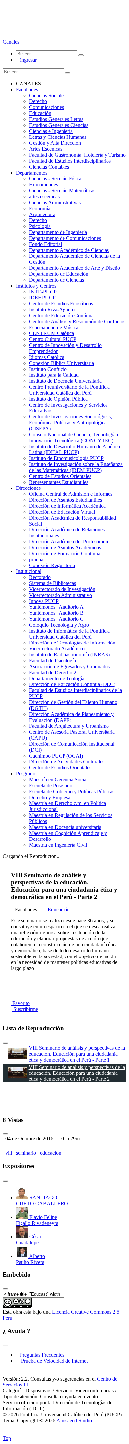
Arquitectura (42, 214)
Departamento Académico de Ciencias (69, 250)
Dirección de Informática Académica (67, 506)
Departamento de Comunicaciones (65, 238)
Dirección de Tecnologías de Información (72, 642)
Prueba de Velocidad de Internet (52, 1361)
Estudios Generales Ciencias (58, 125)
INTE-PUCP (43, 291)
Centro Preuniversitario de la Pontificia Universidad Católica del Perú (69, 390)
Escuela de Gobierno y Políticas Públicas (71, 791)
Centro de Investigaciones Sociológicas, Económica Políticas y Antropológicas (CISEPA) (70, 422)
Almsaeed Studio (74, 1420)
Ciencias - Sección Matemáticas (62, 190)
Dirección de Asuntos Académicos (65, 547)
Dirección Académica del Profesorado (68, 541)
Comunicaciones (46, 107)
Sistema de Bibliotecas (52, 583)
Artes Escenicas (45, 149)
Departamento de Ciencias (56, 280)
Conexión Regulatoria (52, 565)
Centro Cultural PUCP (52, 339)
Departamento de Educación (58, 274)
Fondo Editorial (45, 244)
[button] (12, 42)
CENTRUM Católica (51, 333)
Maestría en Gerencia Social (58, 779)
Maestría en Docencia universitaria (65, 827)
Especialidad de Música (53, 327)
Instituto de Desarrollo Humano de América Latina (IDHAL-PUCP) (74, 449)
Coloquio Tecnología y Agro (59, 625)
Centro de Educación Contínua (61, 315)
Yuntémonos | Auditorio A (56, 607)
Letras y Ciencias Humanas (57, 137)
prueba (36, 559)
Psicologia (40, 226)
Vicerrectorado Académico (57, 648)
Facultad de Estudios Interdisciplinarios (70, 161)
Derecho (38, 101)
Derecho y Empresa (49, 797)
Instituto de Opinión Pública (58, 399)
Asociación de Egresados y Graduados (69, 666)
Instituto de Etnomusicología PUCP (66, 458)
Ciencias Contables (49, 167)
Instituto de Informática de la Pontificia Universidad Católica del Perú (69, 634)
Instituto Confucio (48, 369)
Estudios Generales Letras (56, 119)
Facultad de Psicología (52, 660)
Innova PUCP (44, 601)
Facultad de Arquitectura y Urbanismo (69, 726)
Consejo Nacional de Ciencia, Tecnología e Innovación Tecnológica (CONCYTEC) (74, 437)
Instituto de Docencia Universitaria (65, 381)
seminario (26, 1153)
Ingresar (26, 60)
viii (8, 1153)
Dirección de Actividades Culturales (66, 761)
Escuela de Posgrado (50, 785)
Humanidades (43, 184)
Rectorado (40, 577)
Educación (40, 113)
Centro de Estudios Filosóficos (61, 303)
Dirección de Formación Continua (64, 553)
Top (7, 1438)
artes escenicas (44, 196)
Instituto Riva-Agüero (52, 309)
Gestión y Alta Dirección (55, 143)
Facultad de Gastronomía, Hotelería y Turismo (77, 155)
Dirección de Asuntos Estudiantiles (65, 500)
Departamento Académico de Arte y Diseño (74, 268)
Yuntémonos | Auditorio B (56, 613)
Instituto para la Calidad (54, 375)
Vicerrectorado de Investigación (62, 589)
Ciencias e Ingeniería (51, 131)
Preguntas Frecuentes (40, 1355)
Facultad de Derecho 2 (52, 672)
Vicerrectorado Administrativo (60, 595)
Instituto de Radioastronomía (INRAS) (69, 654)
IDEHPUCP (42, 297)
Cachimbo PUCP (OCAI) (56, 756)
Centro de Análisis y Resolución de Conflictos (77, 321)
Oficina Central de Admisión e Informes (70, 494)
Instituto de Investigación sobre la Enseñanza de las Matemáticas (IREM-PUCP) (76, 467)
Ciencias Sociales (47, 95)
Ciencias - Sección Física (55, 178)
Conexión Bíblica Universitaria (61, 363)
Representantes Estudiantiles (58, 482)
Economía (39, 208)
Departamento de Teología (56, 678)
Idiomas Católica (46, 357)
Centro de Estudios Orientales (60, 476)
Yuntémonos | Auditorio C (56, 619)
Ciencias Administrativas (55, 202)
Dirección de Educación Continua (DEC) (72, 684)
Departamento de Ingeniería (58, 232)
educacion (50, 1153)
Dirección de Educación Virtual (62, 512)
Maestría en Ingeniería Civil (58, 845)
